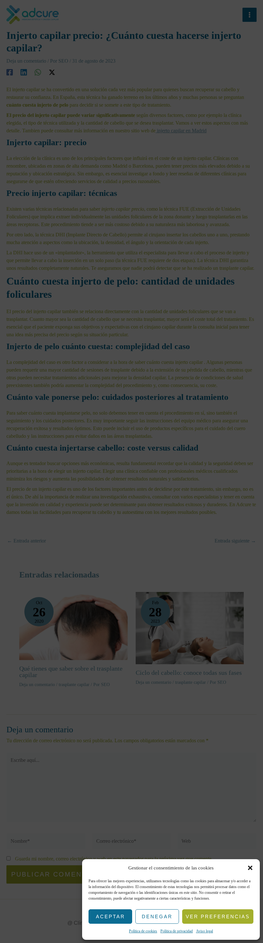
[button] (250, 868)
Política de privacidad (176, 931)
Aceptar (110, 916)
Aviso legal (204, 931)
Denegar (157, 916)
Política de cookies (143, 931)
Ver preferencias (218, 916)
